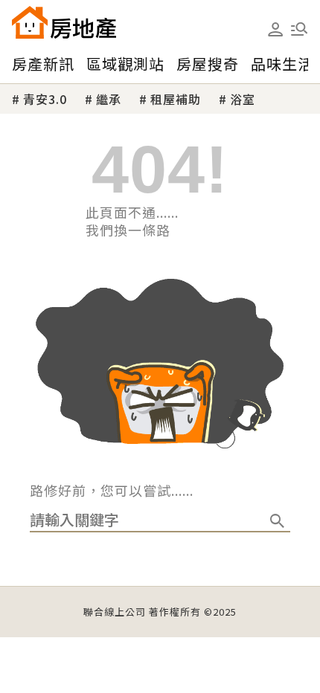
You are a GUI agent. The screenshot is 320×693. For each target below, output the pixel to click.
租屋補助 (175, 99)
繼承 (108, 99)
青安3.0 (45, 99)
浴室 (242, 99)
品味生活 (282, 63)
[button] (299, 29)
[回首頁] (64, 22)
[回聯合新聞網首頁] (30, 22)
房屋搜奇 (207, 63)
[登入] (275, 30)
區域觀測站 (125, 63)
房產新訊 (43, 63)
